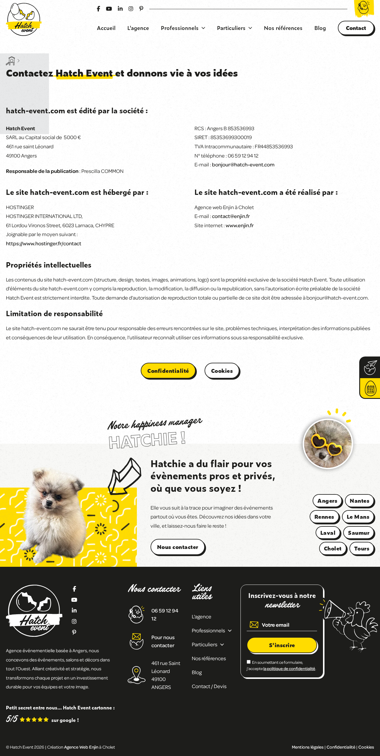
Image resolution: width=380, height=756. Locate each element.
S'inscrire (282, 645)
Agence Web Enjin (81, 746)
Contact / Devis (209, 686)
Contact (356, 28)
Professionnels (180, 28)
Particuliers (231, 28)
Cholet (333, 548)
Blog (320, 28)
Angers (327, 500)
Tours (362, 548)
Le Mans (358, 517)
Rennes (324, 517)
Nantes (359, 500)
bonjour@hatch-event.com (243, 164)
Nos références (283, 28)
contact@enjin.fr (231, 216)
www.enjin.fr (240, 225)
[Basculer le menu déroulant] (203, 28)
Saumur (358, 533)
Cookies (222, 371)
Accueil (106, 28)
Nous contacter (177, 547)
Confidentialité (168, 371)
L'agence (138, 28)
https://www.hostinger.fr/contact (43, 243)
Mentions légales (308, 746)
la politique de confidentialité (289, 668)
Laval (328, 533)
